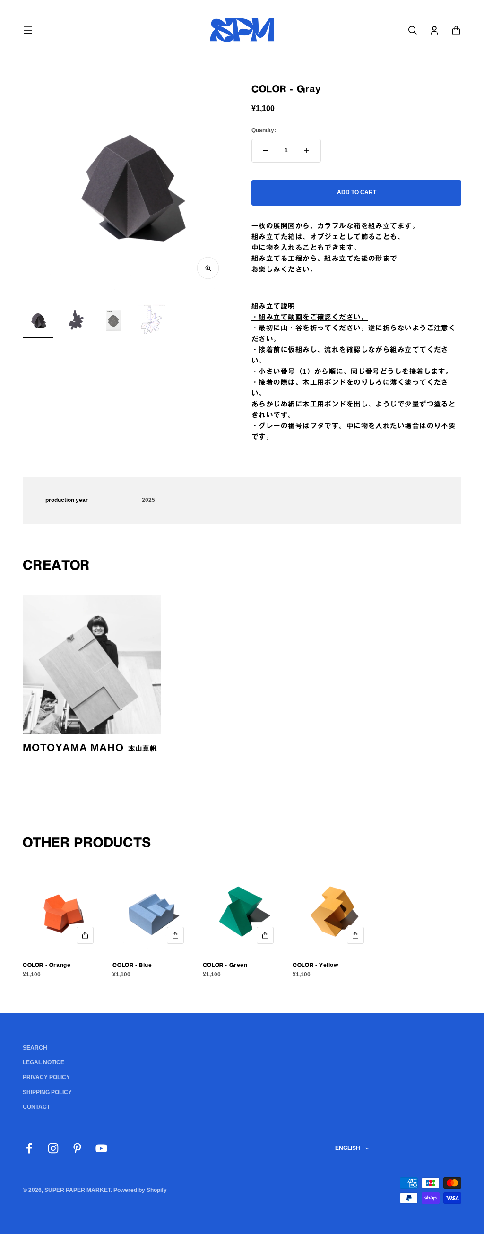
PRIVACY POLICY (46, 1077)
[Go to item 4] (151, 321)
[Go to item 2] (75, 321)
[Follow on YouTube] (101, 1148)
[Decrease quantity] (265, 150)
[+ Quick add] (85, 935)
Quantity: (263, 130)
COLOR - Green (225, 965)
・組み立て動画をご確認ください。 (309, 317)
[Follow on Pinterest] (77, 1148)
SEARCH (35, 1047)
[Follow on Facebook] (29, 1148)
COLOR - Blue (132, 965)
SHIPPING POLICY (47, 1092)
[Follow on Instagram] (53, 1148)
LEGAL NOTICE (43, 1062)
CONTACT (36, 1107)
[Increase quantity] (306, 150)
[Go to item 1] (38, 321)
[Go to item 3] (113, 321)
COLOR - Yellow (315, 965)
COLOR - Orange (46, 965)
